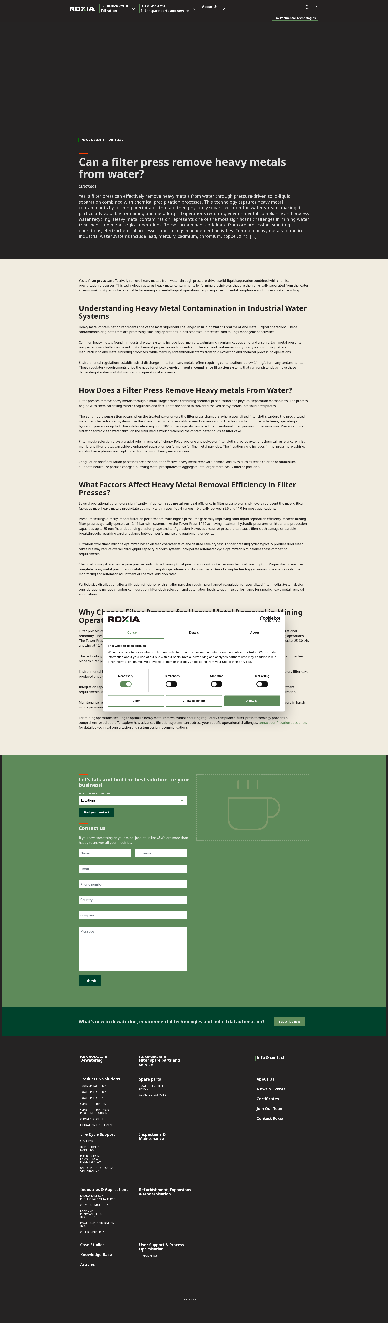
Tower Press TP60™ (93, 1085)
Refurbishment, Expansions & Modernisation (91, 1159)
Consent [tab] (133, 632)
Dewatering (93, 1059)
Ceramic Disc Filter (93, 1119)
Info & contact (271, 1058)
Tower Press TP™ (92, 1098)
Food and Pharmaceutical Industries (91, 1214)
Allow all (252, 701)
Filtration (114, 8)
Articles (87, 1264)
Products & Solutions (100, 1079)
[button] (315, 7)
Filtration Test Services (97, 1125)
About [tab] (254, 632)
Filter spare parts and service (165, 8)
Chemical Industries (94, 1205)
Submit (90, 980)
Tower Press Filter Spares (152, 1087)
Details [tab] (194, 632)
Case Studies (92, 1245)
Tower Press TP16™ (93, 1092)
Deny (136, 701)
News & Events (93, 140)
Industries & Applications (104, 1189)
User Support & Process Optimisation (96, 1169)
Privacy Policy (194, 1299)
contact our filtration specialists (283, 722)
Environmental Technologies (295, 18)
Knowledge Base (96, 1255)
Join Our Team (270, 1109)
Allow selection (194, 701)
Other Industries (92, 1232)
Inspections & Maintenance (90, 1149)
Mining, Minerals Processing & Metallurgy (97, 1198)
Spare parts (88, 1141)
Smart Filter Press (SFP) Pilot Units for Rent (96, 1112)
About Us (209, 6)
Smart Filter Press (93, 1104)
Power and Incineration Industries (97, 1225)
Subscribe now (289, 1022)
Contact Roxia (270, 1118)
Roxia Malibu (148, 1256)
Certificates (268, 1099)
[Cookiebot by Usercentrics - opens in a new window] (262, 619)
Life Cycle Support (97, 1134)
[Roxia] (82, 9)
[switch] (171, 684)
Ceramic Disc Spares (152, 1094)
